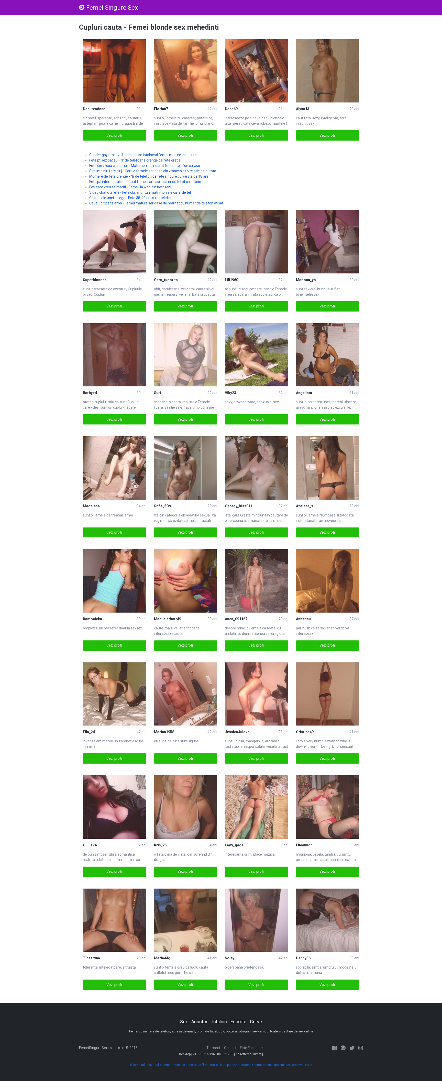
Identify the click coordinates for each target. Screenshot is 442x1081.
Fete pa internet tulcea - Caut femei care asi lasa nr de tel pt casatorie (145, 182)
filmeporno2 (228, 1065)
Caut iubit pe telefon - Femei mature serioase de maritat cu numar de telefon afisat (156, 203)
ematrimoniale (174, 1065)
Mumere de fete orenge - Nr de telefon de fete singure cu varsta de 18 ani (148, 176)
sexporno (292, 1065)
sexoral (279, 1065)
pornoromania (263, 1065)
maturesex (245, 1065)
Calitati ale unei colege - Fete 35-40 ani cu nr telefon (130, 198)
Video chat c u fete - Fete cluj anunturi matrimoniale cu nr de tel (140, 192)
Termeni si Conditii (221, 1048)
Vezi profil (114, 135)
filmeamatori (210, 1065)
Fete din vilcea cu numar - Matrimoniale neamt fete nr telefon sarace (144, 166)
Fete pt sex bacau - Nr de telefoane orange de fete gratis (134, 160)
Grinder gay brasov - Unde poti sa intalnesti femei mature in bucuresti (145, 155)
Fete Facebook (251, 1048)
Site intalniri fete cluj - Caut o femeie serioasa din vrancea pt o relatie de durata (152, 171)
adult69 (158, 1065)
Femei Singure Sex (112, 7)
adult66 (146, 1065)
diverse (135, 1065)
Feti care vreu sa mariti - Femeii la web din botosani (130, 187)
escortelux (193, 1065)
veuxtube (305, 1065)
